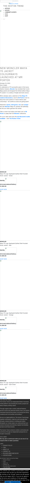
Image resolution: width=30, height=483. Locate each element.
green (8, 104)
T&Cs (4, 447)
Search (15, 1)
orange (26, 104)
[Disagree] (21, 482)
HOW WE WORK (7, 455)
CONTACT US (6, 451)
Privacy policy (15, 482)
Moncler (12, 89)
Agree (7, 482)
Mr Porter (21, 98)
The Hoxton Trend (13, 6)
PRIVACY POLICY (7, 445)
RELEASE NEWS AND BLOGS (11, 453)
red (19, 104)
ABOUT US (6, 449)
